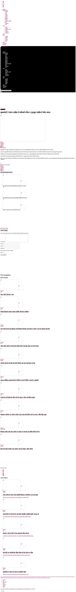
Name (2, 243)
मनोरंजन (4, 44)
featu (23, 576)
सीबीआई (24, 576)
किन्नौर (6, 15)
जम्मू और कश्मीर (8, 29)
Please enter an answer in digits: (6, 250)
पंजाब (6, 26)
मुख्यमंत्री (50, 576)
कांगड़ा (6, 16)
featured (8, 164)
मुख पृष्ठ (4, 9)
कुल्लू (6, 14)
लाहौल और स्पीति (8, 21)
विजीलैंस (5, 577)
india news (34, 576)
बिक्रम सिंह (37, 576)
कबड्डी (6, 36)
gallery (7, 576)
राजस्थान (6, 31)
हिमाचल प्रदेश (5, 10)
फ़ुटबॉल (6, 39)
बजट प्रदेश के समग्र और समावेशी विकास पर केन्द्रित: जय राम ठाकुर (14, 185)
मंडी (6, 22)
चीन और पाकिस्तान (21, 577)
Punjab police (73, 576)
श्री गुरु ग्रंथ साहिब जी (38, 577)
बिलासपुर (6, 23)
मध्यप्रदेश (7, 32)
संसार (4, 34)
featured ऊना (11, 576)
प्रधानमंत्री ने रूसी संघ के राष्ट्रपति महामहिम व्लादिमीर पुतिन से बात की (15, 197)
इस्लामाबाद (26, 577)
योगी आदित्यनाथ (69, 576)
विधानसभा (62, 576)
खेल (3, 35)
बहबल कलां (15, 577)
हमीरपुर (6, 11)
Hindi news (40, 576)
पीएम (10, 577)
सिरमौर (6, 18)
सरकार (24, 577)
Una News (49, 577)
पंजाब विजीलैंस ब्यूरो (2, 577)
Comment (2, 241)
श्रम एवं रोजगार (53, 576)
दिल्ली (6, 30)
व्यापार (4, 42)
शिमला (6, 19)
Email (1, 246)
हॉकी (6, 41)
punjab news (18, 576)
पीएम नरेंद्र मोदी (8, 577)
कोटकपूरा (46, 576)
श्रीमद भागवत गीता (34, 577)
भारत (4, 25)
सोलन (6, 17)
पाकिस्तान (31, 577)
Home (4, 579)
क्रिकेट (6, 37)
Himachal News (57, 576)
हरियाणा (6, 28)
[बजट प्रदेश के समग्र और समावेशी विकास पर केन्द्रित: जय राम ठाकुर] (14, 184)
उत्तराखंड (66, 576)
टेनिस (6, 38)
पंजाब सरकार (27, 576)
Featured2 (4, 576)
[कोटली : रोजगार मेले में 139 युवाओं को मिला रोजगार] (14, 208)
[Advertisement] (36, 100)
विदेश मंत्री (28, 577)
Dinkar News (15, 576)
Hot (8, 576)
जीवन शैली (4, 43)
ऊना (6, 12)
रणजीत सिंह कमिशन (43, 577)
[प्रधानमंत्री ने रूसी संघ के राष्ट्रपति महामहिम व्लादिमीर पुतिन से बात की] (14, 196)
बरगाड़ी (60, 576)
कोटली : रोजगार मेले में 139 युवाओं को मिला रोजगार (11, 209)
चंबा (6, 24)
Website (2, 248)
